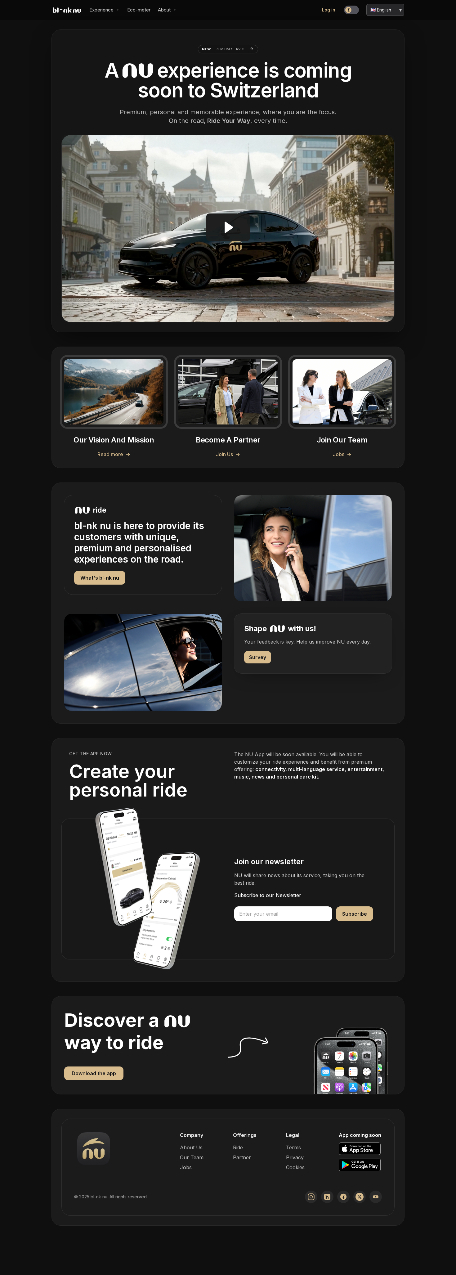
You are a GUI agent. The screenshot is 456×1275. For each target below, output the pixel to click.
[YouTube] (375, 1197)
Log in (328, 9)
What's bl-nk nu (99, 578)
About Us (191, 1147)
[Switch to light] (351, 10)
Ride (238, 1147)
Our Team (191, 1157)
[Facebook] (343, 1197)
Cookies (295, 1167)
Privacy (295, 1157)
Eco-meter (138, 10)
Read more (113, 454)
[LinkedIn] (327, 1197)
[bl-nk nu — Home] (67, 10)
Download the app (94, 1073)
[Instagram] (311, 1197)
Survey (257, 657)
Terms (293, 1147)
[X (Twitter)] (359, 1197)
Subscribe (354, 914)
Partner (242, 1157)
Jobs (342, 454)
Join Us (228, 454)
